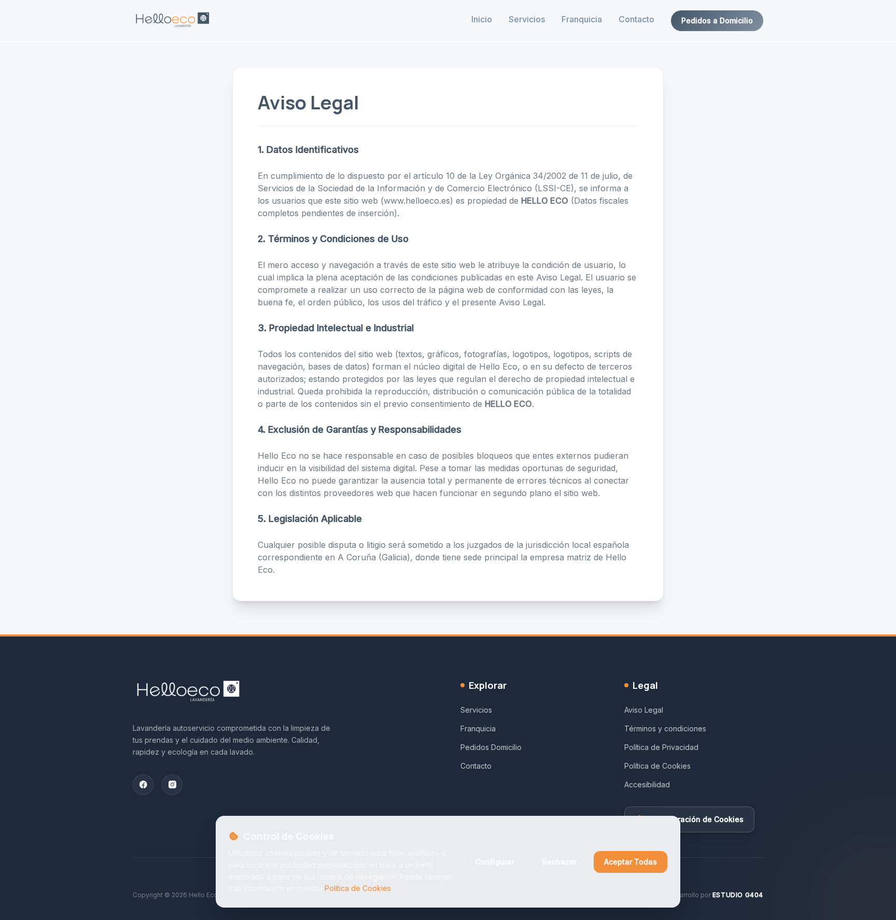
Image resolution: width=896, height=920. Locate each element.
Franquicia (582, 19)
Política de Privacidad (661, 747)
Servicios (527, 19)
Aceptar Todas (630, 861)
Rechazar (559, 861)
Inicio (481, 19)
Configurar (494, 861)
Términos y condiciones (665, 728)
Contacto (636, 19)
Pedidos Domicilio (491, 747)
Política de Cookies (358, 888)
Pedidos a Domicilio (717, 20)
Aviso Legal (643, 709)
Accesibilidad (647, 784)
